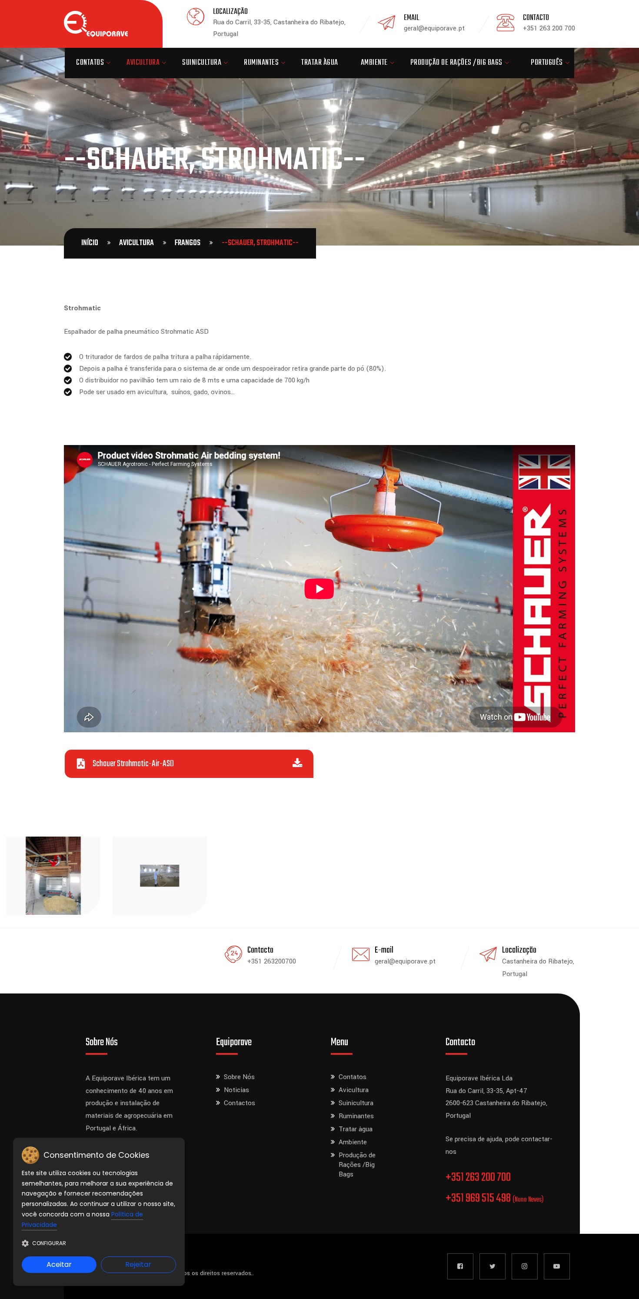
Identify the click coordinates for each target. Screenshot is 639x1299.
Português (547, 62)
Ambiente (374, 62)
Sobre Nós (239, 1077)
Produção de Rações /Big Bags (456, 62)
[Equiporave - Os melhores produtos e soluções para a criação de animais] (96, 24)
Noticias (236, 1090)
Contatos (90, 62)
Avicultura (143, 62)
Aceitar (59, 1264)
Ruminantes (261, 62)
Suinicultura (201, 62)
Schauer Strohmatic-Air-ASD (133, 764)
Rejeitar (138, 1264)
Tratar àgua (319, 62)
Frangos (187, 243)
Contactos (239, 1103)
